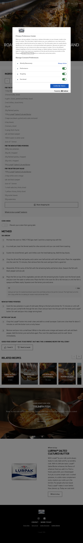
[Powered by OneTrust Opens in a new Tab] (62, 91)
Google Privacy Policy (28, 53)
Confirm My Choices (59, 86)
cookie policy (41, 53)
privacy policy (51, 53)
